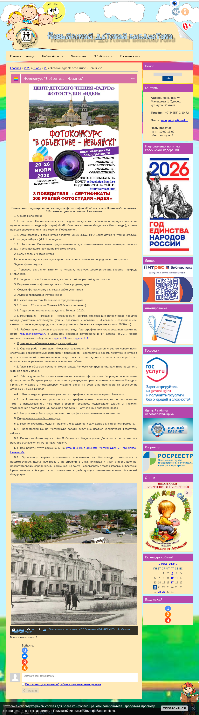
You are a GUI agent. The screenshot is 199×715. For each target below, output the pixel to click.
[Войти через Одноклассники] (25, 668)
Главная (15, 68)
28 (159, 591)
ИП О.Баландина (87, 629)
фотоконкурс (71, 629)
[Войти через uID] (25, 650)
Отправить (30, 690)
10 (172, 577)
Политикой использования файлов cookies (84, 710)
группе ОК (81, 338)
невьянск (59, 629)
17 (172, 582)
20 (45, 68)
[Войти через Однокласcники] (168, 614)
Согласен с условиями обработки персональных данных (63, 684)
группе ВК (60, 338)
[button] (175, 5)
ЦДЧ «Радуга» (123, 629)
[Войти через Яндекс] (25, 662)
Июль (37, 68)
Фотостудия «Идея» (22, 632)
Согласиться (174, 708)
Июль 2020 (168, 563)
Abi (44, 629)
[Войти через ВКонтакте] (25, 656)
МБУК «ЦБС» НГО (106, 629)
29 (163, 591)
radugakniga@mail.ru (33, 333)
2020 (27, 68)
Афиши (20, 629)
